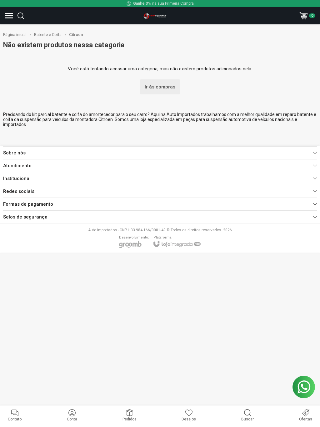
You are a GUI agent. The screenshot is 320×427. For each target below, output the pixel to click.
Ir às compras (160, 87)
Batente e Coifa (48, 34)
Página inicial (15, 34)
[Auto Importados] (155, 16)
